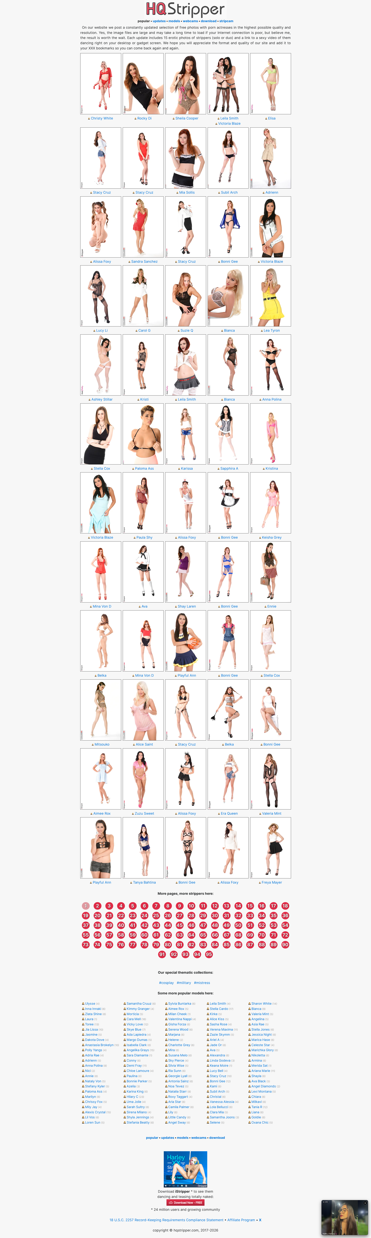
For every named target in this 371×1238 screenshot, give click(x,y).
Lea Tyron (272, 330)
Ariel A (215, 1040)
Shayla (256, 1076)
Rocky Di (144, 118)
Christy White (102, 118)
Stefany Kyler (95, 1086)
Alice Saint (144, 744)
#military (184, 983)
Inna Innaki (93, 1009)
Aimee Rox (102, 813)
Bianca (229, 330)
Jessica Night (261, 1034)
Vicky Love (135, 1024)
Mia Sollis (187, 192)
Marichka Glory (262, 1050)
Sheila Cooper (187, 118)
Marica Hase (260, 1040)
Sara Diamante (137, 1055)
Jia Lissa (91, 1029)
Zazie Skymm (220, 1034)
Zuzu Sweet (144, 813)
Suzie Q (187, 330)
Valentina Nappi (180, 1019)
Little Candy (177, 1117)
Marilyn (90, 1097)
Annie (89, 1076)
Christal (215, 1097)
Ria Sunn (174, 1071)
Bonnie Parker (137, 1081)
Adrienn (271, 192)
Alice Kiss (217, 1019)
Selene (215, 1122)
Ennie (271, 606)
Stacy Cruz (102, 192)
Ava (144, 606)
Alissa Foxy (102, 261)
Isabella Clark (137, 1045)
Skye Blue (134, 1029)
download (209, 21)
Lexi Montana (261, 1091)
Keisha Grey (272, 537)
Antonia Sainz (178, 1081)
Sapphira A (229, 468)
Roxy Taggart (178, 1097)
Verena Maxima (221, 1029)
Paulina (132, 1076)
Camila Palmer (178, 1107)
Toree (89, 1024)
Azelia (131, 1086)
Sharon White (261, 1003)
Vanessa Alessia (222, 1102)
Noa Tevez (176, 1086)
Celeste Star (260, 1045)
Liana (255, 1112)
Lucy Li (102, 330)
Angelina (257, 1019)
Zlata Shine (93, 1014)
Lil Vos (90, 1117)
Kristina (272, 468)
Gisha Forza (177, 1024)
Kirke (214, 1014)
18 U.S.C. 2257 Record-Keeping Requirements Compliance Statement (166, 1220)
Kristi (144, 399)
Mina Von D (102, 606)
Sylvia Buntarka (179, 1003)
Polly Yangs (93, 1050)
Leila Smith (229, 118)
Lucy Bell (216, 1071)
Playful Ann (187, 675)
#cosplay (166, 983)
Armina (256, 1060)
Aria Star (174, 1102)
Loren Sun (92, 1122)
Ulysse (90, 1003)
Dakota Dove (94, 1040)
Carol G (144, 330)
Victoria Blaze (229, 123)
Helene (173, 1040)
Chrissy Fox (94, 1102)
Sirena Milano (137, 1112)
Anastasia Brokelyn (99, 1045)
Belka (102, 675)
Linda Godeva (220, 1060)
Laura (89, 1019)
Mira (171, 1050)
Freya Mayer (272, 882)
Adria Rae (92, 1055)
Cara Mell (134, 1019)
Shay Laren (187, 606)
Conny (131, 1060)
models (174, 21)
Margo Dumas (137, 1040)
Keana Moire (219, 1065)
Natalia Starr (177, 1091)
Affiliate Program (241, 1220)
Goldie (256, 1117)
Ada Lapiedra (136, 1034)
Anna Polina (271, 399)
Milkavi (256, 1102)
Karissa (187, 468)
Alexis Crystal (95, 1112)
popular (152, 1138)
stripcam (226, 21)
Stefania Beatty (138, 1122)
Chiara (256, 1097)
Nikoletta (258, 1055)
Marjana (174, 1034)
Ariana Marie (260, 1071)
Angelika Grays (138, 1050)
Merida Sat (259, 1065)
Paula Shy (144, 537)
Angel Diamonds (263, 1086)
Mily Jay (91, 1107)
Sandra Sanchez (144, 261)
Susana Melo (178, 1055)
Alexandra (217, 1055)
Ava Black (258, 1081)
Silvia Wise (176, 1065)
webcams (190, 21)
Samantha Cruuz (139, 1003)
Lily (170, 1112)
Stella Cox (102, 468)
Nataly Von (93, 1081)
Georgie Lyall (177, 1076)
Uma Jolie (134, 1102)
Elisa (271, 118)
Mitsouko (102, 744)
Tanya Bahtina (144, 882)
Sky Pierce (176, 1060)
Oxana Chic (260, 1122)
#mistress (202, 983)
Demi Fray (134, 1065)
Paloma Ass (144, 468)
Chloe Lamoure (138, 1071)
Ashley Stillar (102, 399)
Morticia (133, 1014)
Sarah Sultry (136, 1107)
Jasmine (91, 1034)
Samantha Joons (222, 1117)
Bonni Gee (229, 261)
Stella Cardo (219, 1009)
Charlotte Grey (179, 1045)
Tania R (256, 1107)
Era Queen (229, 813)
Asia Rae (257, 1024)
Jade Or (216, 1045)
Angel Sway (177, 1122)
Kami (213, 1086)
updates (159, 21)
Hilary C (132, 1097)
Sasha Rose (218, 1024)
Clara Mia (217, 1112)
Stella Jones (260, 1029)
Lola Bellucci (219, 1107)
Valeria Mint (271, 813)
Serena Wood (178, 1029)
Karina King (135, 1091)
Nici (88, 1071)
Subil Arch (229, 192)
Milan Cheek (177, 1014)
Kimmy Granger (138, 1009)
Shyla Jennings (138, 1117)
